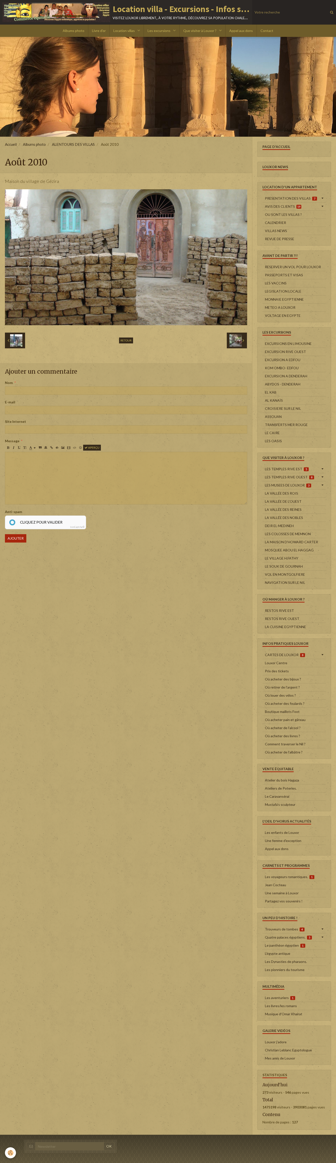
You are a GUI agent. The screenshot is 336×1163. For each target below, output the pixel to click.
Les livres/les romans (281, 1006)
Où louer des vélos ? (280, 695)
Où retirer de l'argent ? (282, 687)
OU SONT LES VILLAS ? (283, 214)
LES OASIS (273, 441)
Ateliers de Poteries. (281, 788)
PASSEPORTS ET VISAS (284, 275)
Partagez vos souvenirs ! (284, 901)
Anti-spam (13, 512)
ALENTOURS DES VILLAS (73, 144)
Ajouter (16, 538)
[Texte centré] (46, 448)
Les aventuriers (279, 998)
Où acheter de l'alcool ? (283, 728)
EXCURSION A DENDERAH (286, 376)
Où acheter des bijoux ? (283, 679)
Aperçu (93, 447)
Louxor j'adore (276, 1042)
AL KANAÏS (274, 400)
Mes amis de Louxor (280, 1058)
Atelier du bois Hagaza (282, 780)
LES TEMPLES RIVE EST (286, 469)
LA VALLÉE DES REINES (283, 509)
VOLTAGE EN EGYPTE (283, 315)
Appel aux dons (241, 31)
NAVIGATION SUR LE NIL (285, 582)
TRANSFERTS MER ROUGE (286, 425)
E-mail (10, 402)
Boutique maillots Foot (282, 711)
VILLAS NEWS (276, 231)
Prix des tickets (277, 671)
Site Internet (15, 421)
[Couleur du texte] (32, 448)
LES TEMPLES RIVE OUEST (289, 477)
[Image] (63, 448)
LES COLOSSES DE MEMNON (288, 534)
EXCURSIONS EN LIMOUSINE (288, 343)
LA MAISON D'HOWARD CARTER (291, 542)
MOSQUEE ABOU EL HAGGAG (289, 550)
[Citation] (40, 448)
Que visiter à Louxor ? (200, 31)
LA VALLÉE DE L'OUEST (283, 501)
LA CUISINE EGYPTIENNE (285, 627)
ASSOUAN (273, 416)
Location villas (124, 31)
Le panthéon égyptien (284, 945)
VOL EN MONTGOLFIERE (285, 574)
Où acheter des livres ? (282, 736)
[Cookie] (10, 1152)
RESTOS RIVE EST (279, 610)
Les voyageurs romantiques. (289, 877)
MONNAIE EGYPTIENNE (284, 299)
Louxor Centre (276, 663)
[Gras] (8, 448)
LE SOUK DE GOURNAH (284, 566)
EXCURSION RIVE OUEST (285, 352)
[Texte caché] (57, 448)
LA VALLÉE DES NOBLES (284, 517)
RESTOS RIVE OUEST (282, 619)
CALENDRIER (275, 223)
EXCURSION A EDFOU (282, 360)
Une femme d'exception (283, 841)
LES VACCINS (276, 283)
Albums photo (73, 31)
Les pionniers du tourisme (285, 970)
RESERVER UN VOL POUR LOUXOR (293, 267)
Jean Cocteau (275, 885)
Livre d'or (99, 31)
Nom (9, 383)
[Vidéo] (69, 448)
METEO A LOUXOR (280, 307)
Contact (266, 31)
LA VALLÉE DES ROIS (281, 493)
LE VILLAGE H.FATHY (281, 558)
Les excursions (159, 31)
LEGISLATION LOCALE (283, 291)
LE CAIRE (272, 433)
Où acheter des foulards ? (285, 703)
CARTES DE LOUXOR (284, 655)
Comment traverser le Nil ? (285, 744)
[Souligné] (19, 448)
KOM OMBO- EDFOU (282, 368)
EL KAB (270, 392)
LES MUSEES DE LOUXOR (287, 485)
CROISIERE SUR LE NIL (283, 408)
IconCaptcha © (77, 527)
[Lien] (51, 448)
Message (12, 441)
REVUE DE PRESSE (279, 239)
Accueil (11, 144)
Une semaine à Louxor (282, 893)
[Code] (75, 448)
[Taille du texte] (25, 448)
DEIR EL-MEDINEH (279, 526)
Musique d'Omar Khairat (283, 1014)
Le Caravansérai (277, 796)
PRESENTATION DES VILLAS (290, 198)
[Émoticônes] (80, 448)
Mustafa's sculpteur (280, 804)
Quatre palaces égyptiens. (287, 937)
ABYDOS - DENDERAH (282, 384)
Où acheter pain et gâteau (285, 720)
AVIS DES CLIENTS (283, 206)
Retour (126, 340)
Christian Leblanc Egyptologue (288, 1050)
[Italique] (13, 448)
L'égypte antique (277, 953)
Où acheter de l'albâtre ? (284, 752)
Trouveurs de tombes (284, 929)
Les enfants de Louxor (282, 832)
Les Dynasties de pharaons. (286, 961)
